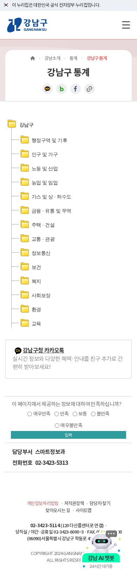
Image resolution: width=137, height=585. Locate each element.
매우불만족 (71, 425)
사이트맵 (83, 510)
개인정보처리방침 (42, 503)
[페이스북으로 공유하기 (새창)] (75, 88)
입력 (68, 435)
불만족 (103, 414)
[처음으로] (32, 58)
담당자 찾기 (100, 503)
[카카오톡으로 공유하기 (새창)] (47, 88)
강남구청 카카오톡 (43, 350)
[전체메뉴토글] (126, 25)
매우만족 (42, 414)
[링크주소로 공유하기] (89, 88)
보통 (82, 414)
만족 (64, 414)
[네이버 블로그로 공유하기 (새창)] (61, 88)
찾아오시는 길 (57, 510)
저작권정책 (74, 503)
